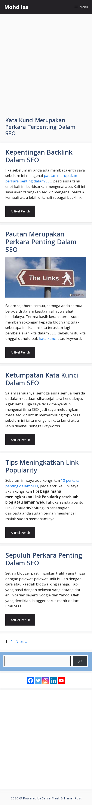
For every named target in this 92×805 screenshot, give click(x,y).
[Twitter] (38, 680)
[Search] (80, 661)
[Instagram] (45, 680)
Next (22, 641)
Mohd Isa (16, 7)
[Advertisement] (46, 62)
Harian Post (73, 798)
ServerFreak (51, 798)
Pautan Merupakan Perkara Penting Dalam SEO (41, 242)
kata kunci (48, 338)
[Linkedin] (53, 680)
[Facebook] (30, 680)
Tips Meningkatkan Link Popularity (42, 466)
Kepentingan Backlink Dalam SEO (39, 156)
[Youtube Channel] (61, 680)
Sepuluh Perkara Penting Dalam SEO (43, 559)
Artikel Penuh (20, 211)
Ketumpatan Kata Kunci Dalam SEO (41, 379)
